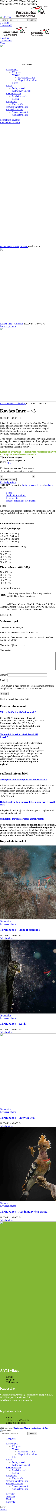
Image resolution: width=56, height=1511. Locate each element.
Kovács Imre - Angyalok (12, 323)
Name (3, 674)
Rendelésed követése (10, 120)
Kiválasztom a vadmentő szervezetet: (18, 468)
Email (3, 680)
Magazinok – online (27, 80)
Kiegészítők (17, 104)
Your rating (6, 645)
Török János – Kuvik (13, 1023)
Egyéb (15, 83)
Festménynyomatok (21, 91)
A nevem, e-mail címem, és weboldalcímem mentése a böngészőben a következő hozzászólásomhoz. (27, 687)
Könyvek (16, 72)
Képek (9, 246)
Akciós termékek (20, 115)
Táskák (15, 99)
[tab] (31, 492)
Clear (9, 463)
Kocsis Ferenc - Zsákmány (13, 403)
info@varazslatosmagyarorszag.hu (16, 1400)
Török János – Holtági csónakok (20, 929)
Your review (6, 650)
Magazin (16, 75)
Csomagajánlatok (20, 112)
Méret (3, 462)
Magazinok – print (26, 77)
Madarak (48, 485)
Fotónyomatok (19, 88)
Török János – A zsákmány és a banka (23, 1211)
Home (3, 246)
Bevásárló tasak (19, 96)
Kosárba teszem (8, 479)
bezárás (3, 1509)
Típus (3, 457)
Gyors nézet (5, 921)
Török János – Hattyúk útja (17, 1117)
